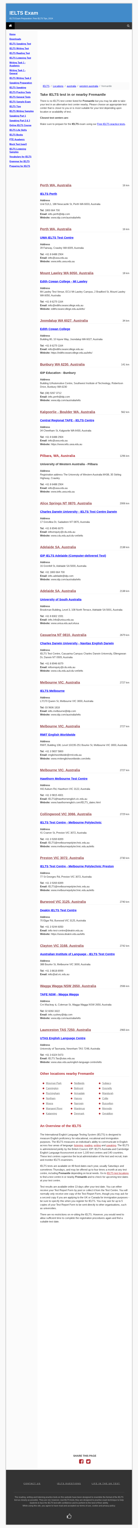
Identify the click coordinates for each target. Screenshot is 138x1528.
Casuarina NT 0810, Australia (63, 635)
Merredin (107, 1108)
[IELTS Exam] (10, 25)
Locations (58, 86)
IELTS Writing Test (19, 48)
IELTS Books (16, 135)
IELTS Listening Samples (17, 150)
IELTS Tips (15, 106)
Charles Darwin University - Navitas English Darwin (77, 643)
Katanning (51, 1113)
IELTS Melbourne (52, 691)
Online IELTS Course (20, 125)
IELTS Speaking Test (20, 44)
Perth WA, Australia (55, 185)
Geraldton (107, 1113)
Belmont (78, 1088)
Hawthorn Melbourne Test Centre (64, 778)
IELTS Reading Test (19, 53)
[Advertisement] (84, 56)
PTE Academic (17, 139)
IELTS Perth (48, 194)
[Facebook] (81, 1462)
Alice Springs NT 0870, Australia (66, 503)
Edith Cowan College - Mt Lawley (63, 281)
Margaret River (54, 1108)
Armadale (79, 1093)
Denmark (79, 1113)
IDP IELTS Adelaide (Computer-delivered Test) (73, 555)
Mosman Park (54, 1083)
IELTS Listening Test (20, 58)
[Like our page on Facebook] (69, 1516)
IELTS (46, 86)
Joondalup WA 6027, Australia (64, 320)
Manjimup (79, 1108)
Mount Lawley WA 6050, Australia (66, 273)
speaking (111, 1145)
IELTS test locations (118, 1173)
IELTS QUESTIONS (69, 1483)
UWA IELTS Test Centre (57, 237)
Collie (105, 1098)
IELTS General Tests (19, 97)
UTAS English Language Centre (62, 1038)
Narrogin (78, 1103)
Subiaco (106, 1083)
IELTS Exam (23, 13)
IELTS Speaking (17, 87)
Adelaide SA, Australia (58, 547)
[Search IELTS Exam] (128, 25)
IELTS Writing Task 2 (20, 78)
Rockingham (53, 1093)
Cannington (52, 1088)
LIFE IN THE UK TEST (106, 1483)
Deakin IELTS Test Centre (58, 910)
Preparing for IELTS (19, 166)
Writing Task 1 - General (17, 72)
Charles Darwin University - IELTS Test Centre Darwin (78, 511)
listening (78, 1145)
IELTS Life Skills (18, 130)
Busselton (107, 1103)
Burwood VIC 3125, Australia (63, 902)
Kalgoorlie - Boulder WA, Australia (67, 412)
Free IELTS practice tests (111, 124)
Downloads (15, 39)
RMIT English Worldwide (57, 734)
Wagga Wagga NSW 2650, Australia (68, 986)
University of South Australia (60, 599)
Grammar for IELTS (19, 161)
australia (71, 86)
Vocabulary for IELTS (20, 157)
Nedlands (79, 1083)
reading (88, 1145)
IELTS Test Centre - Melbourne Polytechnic (71, 822)
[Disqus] (84, 1269)
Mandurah (107, 1093)
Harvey (78, 1098)
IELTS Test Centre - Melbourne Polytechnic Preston (77, 866)
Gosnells (107, 1088)
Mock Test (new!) (18, 144)
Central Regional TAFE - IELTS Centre (67, 420)
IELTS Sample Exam (20, 102)
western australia (88, 86)
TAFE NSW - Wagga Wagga (59, 994)
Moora (49, 1103)
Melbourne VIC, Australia (60, 682)
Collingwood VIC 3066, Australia (66, 814)
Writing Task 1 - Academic (17, 64)
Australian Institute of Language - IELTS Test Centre (77, 954)
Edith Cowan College (55, 329)
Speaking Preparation (20, 83)
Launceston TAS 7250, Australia (65, 1030)
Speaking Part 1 (17, 116)
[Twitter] (88, 1462)
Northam (51, 1098)
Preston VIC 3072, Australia (62, 858)
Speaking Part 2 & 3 (19, 120)
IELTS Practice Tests (20, 92)
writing (97, 1145)
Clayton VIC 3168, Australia (62, 946)
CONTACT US (32, 1483)
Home (12, 34)
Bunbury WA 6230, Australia (62, 364)
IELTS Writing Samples (21, 111)
